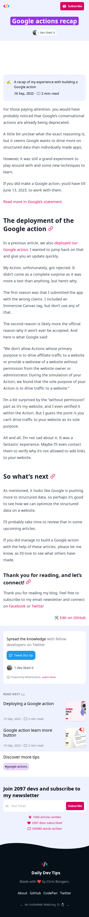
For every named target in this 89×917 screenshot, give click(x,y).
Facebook (17, 606)
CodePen (50, 893)
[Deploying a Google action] (44, 711)
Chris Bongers (58, 881)
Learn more (49, 677)
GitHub (35, 893)
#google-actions (16, 766)
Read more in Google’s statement (32, 201)
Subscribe (75, 6)
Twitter (37, 606)
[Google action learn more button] (44, 737)
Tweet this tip (23, 655)
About (22, 893)
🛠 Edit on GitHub (70, 617)
